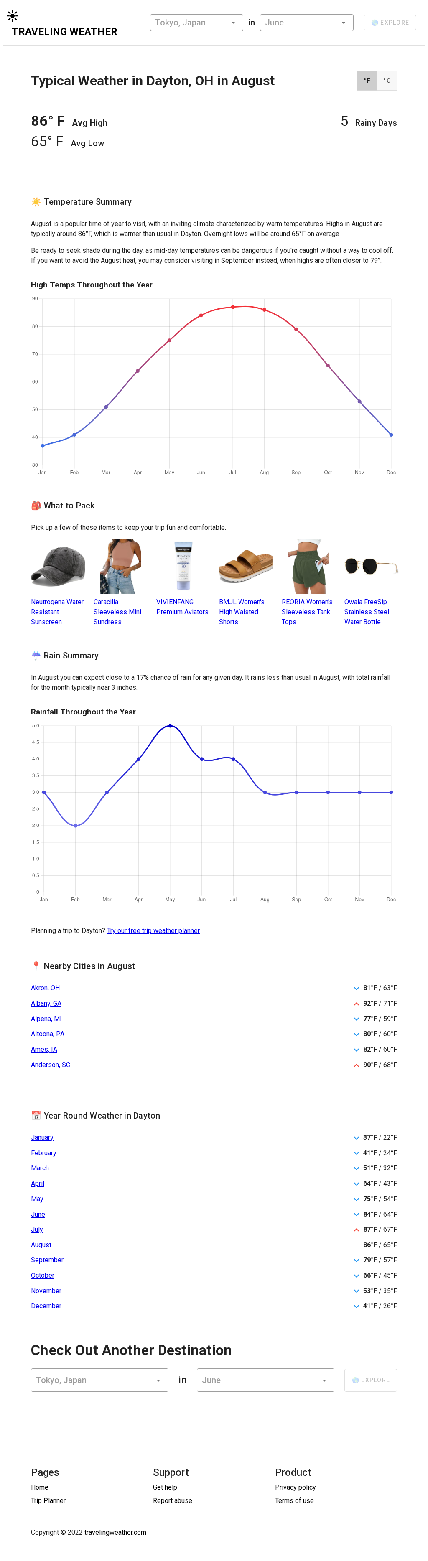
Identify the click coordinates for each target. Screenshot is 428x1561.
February (43, 1153)
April (37, 1183)
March (40, 1168)
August (41, 1245)
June (38, 1214)
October (42, 1275)
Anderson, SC (50, 1065)
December (46, 1306)
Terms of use (294, 1501)
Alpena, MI (46, 1019)
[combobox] (196, 22)
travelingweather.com (115, 1532)
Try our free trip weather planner (153, 931)
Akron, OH (45, 988)
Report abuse (172, 1501)
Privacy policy (295, 1487)
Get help (165, 1487)
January (42, 1138)
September (47, 1260)
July (37, 1229)
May (37, 1199)
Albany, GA (46, 1003)
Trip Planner (48, 1501)
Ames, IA (44, 1049)
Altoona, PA (47, 1034)
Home (39, 1487)
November (46, 1291)
